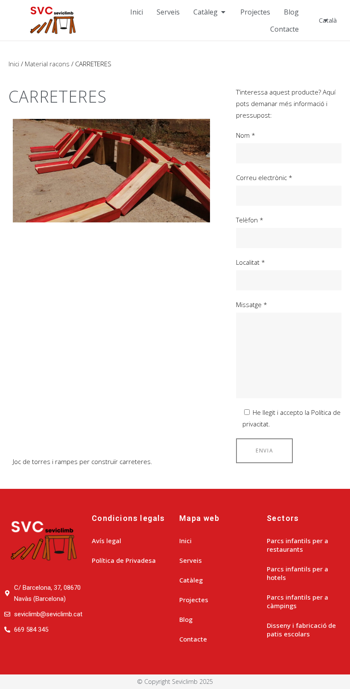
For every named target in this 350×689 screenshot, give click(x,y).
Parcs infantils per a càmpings (297, 601)
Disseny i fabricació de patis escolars (301, 629)
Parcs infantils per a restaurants (297, 544)
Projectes (193, 599)
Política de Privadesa (124, 560)
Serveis (190, 560)
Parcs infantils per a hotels (297, 573)
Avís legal (106, 540)
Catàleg (191, 580)
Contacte (193, 639)
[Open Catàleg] (223, 12)
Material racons (47, 63)
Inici (14, 63)
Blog (185, 619)
